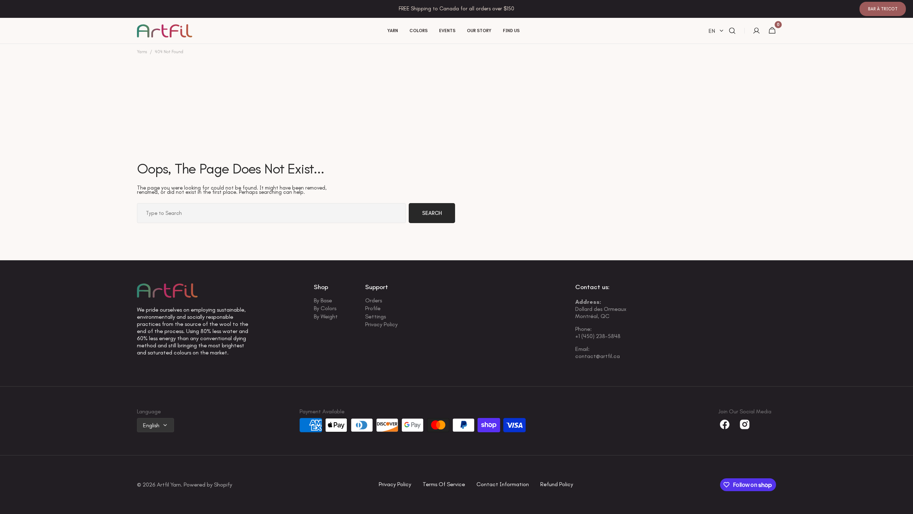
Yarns (142, 52)
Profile (373, 308)
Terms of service (444, 484)
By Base (323, 301)
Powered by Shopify (208, 485)
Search (432, 213)
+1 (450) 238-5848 (598, 336)
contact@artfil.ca (597, 356)
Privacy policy (395, 484)
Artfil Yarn (169, 485)
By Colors (325, 308)
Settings (375, 316)
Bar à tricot (883, 8)
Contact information (502, 484)
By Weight (326, 316)
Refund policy (556, 484)
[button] (732, 31)
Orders (373, 301)
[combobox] (271, 213)
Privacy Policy (381, 324)
